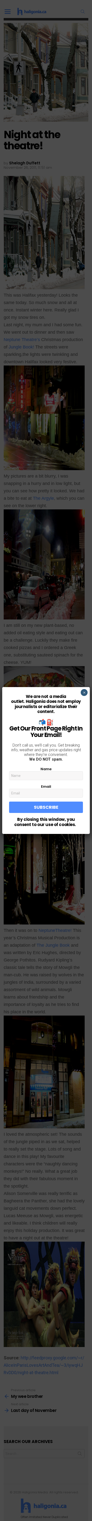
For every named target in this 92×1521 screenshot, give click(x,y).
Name (46, 769)
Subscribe (46, 807)
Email (46, 786)
